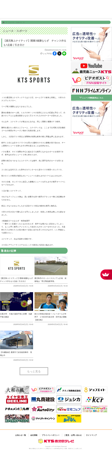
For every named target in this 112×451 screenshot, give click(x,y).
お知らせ (106, 14)
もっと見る (34, 371)
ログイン (109, 6)
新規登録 (101, 6)
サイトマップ (91, 435)
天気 (64, 14)
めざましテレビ (58, 4)
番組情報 (44, 14)
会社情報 (96, 14)
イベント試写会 (75, 14)
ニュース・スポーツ (15, 22)
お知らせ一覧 (20, 435)
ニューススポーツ (54, 14)
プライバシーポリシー (51, 435)
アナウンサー (86, 14)
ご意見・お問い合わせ (73, 435)
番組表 (10, 4)
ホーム (33, 14)
